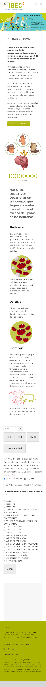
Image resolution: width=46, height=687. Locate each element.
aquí (24, 414)
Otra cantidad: (15, 448)
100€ (20, 437)
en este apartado (22, 664)
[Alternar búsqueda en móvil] (36, 3)
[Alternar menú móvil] (41, 3)
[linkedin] (13, 649)
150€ (33, 437)
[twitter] (9, 649)
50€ (9, 437)
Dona (10, 568)
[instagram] (4, 649)
